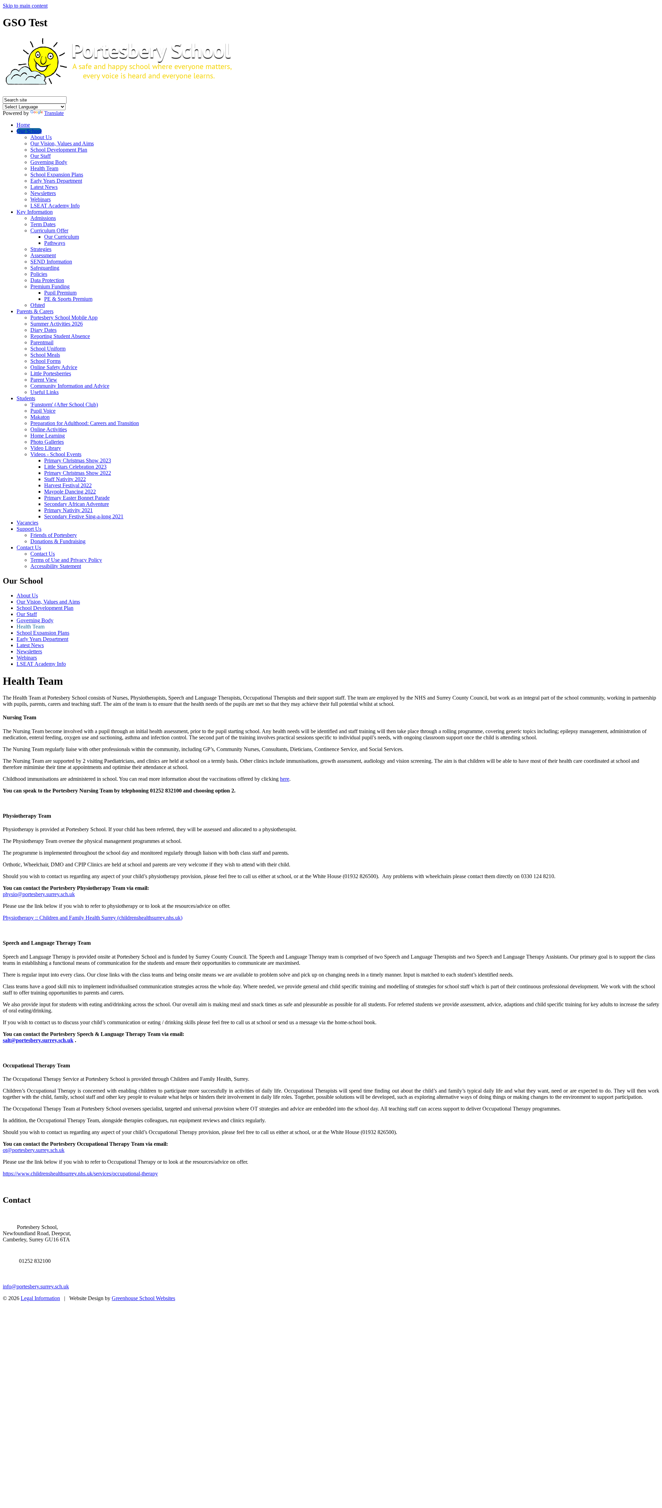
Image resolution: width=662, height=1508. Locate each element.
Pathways (54, 243)
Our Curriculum (61, 237)
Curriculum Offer (49, 230)
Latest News (44, 187)
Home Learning (47, 436)
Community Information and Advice (69, 386)
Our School (29, 131)
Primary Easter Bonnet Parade (77, 498)
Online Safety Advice (53, 367)
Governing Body (48, 162)
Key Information (35, 212)
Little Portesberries (50, 373)
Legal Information (40, 1298)
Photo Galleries (47, 442)
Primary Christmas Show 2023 (77, 460)
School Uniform (48, 349)
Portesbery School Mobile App (64, 317)
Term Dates (43, 224)
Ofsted (37, 305)
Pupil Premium (60, 293)
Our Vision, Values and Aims (62, 143)
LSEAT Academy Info (55, 206)
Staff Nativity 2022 (65, 479)
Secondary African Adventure (76, 504)
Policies (38, 274)
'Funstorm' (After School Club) (64, 404)
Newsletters (43, 193)
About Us (41, 137)
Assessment (43, 255)
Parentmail (41, 342)
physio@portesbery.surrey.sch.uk (39, 894)
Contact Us (29, 547)
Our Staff (40, 156)
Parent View (43, 380)
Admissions (43, 218)
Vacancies (27, 523)
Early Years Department (56, 181)
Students (26, 398)
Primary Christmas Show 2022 (77, 473)
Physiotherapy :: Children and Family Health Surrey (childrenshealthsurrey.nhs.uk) (92, 918)
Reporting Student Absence (60, 336)
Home (23, 125)
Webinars (40, 199)
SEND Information (51, 262)
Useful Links (44, 392)
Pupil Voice (43, 411)
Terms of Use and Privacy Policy (66, 560)
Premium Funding (50, 286)
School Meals (45, 355)
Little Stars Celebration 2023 (75, 467)
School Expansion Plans (56, 174)
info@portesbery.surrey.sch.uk (36, 1286)
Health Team (44, 168)
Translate (54, 113)
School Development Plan (58, 150)
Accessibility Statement (55, 566)
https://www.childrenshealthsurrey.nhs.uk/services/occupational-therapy (80, 1173)
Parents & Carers (35, 311)
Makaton (40, 417)
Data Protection (47, 280)
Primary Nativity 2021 (68, 510)
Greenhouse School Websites (143, 1298)
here (284, 779)
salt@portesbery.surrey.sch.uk (38, 1040)
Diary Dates (43, 330)
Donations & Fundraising (58, 541)
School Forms (45, 361)
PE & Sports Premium (68, 299)
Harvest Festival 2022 (68, 485)
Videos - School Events (55, 454)
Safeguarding (44, 268)
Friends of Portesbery (53, 535)
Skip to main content (25, 6)
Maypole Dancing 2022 (70, 491)
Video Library (45, 448)
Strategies (40, 249)
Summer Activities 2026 (56, 324)
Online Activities (48, 429)
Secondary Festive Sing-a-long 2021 (83, 516)
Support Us (29, 529)
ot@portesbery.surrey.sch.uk (33, 1150)
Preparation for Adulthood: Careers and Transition (84, 423)
